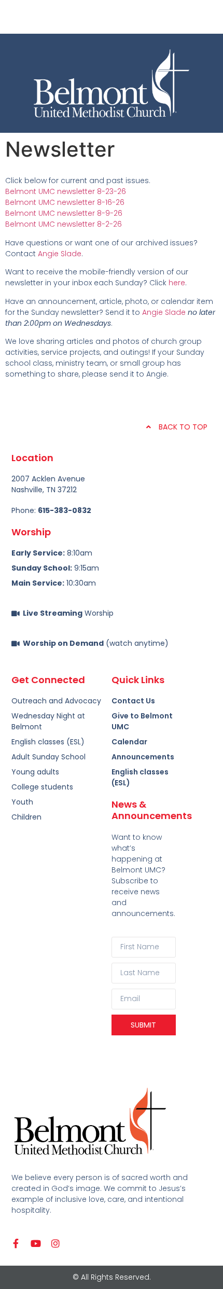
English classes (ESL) (140, 777)
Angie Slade (59, 253)
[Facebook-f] (16, 1243)
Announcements (143, 757)
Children (26, 817)
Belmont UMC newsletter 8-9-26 (63, 213)
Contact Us (133, 701)
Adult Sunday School (48, 757)
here (177, 283)
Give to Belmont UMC (142, 721)
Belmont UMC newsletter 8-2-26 (63, 224)
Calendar (129, 742)
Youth (22, 802)
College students (42, 787)
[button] (111, 17)
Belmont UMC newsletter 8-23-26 (65, 191)
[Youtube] (35, 1243)
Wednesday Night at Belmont (48, 721)
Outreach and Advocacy (56, 701)
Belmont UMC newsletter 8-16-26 (64, 202)
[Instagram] (55, 1243)
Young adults (35, 772)
